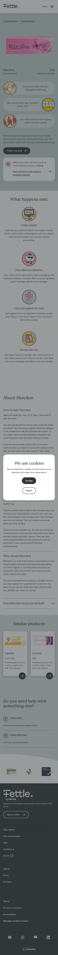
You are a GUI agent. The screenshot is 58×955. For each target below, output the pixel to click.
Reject (29, 490)
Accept (29, 480)
